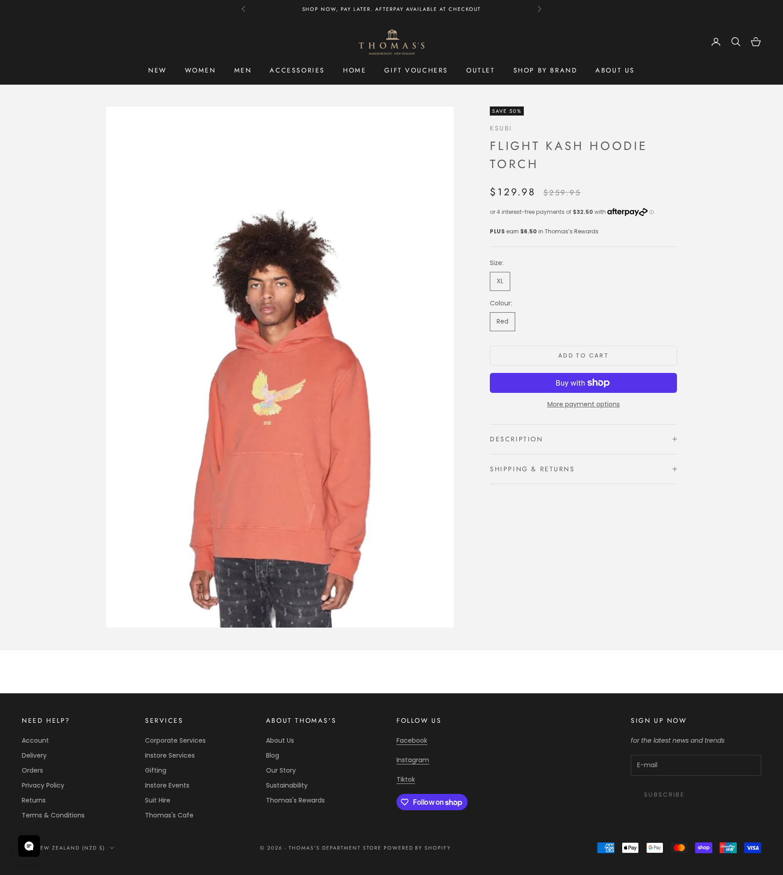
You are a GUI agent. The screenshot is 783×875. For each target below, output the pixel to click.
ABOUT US (615, 70)
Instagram (412, 759)
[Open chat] (29, 846)
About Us (280, 740)
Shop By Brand (545, 70)
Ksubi (501, 128)
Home (354, 70)
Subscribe (664, 794)
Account (35, 740)
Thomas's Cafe (169, 815)
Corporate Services (175, 740)
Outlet (480, 70)
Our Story (281, 770)
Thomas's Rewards (295, 800)
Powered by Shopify (417, 847)
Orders (32, 770)
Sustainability (287, 785)
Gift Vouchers (416, 70)
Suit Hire (157, 800)
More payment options (583, 404)
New (157, 70)
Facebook (411, 740)
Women (200, 70)
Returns (34, 800)
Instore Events (167, 785)
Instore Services (170, 755)
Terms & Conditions (53, 815)
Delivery (34, 755)
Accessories (297, 70)
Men (243, 70)
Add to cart (583, 355)
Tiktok (405, 779)
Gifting (155, 770)
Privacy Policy (43, 785)
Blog (272, 755)
